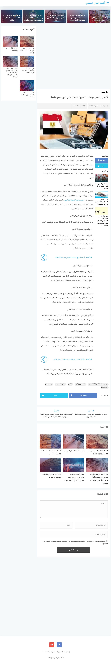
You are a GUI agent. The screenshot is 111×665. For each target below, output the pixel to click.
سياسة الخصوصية (48, 652)
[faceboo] (59, 644)
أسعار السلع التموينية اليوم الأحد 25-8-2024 (99, 19)
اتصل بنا (60, 652)
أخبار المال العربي (95, 3)
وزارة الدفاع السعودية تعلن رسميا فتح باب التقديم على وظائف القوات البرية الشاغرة (33, 18)
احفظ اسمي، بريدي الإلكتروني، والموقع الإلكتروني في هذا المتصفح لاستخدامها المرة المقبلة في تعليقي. (75, 542)
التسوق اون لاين (80, 384)
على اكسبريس (60, 384)
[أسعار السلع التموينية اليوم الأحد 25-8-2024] (99, 16)
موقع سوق (48, 384)
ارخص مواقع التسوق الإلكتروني (74, 200)
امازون (70, 384)
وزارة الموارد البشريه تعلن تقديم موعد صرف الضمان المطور (11, 18)
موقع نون (104, 387)
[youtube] (51, 644)
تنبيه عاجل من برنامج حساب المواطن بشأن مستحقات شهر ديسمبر (77, 18)
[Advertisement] (73, 42)
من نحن (68, 652)
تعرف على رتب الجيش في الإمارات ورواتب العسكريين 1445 (55, 18)
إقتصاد (103, 92)
